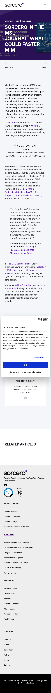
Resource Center (10, 589)
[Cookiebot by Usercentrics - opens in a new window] (38, 319)
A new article (11, 122)
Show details (38, 358)
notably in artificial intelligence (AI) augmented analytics (25, 270)
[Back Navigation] (25, 64)
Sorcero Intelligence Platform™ (16, 527)
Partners (7, 655)
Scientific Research (12, 604)
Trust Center (9, 619)
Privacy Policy (42, 681)
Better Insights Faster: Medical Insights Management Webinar (23, 249)
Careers (7, 665)
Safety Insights (10, 573)
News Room (8, 650)
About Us (7, 640)
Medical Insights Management (16, 542)
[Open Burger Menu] (45, 5)
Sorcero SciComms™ (12, 517)
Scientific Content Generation (16, 563)
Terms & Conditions (28, 683)
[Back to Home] (14, 6)
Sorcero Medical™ (11, 512)
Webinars (7, 599)
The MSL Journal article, (19, 263)
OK (25, 365)
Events (6, 660)
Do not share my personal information (25, 372)
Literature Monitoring (12, 568)
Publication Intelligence (13, 558)
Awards (7, 645)
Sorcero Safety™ (10, 522)
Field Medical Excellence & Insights (18, 547)
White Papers (9, 609)
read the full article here (24, 285)
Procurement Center (12, 614)
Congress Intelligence (13, 553)
